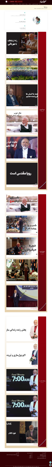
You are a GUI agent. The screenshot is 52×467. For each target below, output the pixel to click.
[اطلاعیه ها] (8, 1)
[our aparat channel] (40, 460)
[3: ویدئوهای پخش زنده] (25, 26)
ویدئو (36, 211)
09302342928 (42, 455)
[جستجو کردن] (16, 1)
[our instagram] (45, 460)
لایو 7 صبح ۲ (35, 391)
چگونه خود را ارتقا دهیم (34, 159)
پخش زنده (36, 442)
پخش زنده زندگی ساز (34, 339)
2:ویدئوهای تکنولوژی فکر (22, 21)
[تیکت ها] (50, 462)
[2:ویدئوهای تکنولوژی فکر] (25, 19)
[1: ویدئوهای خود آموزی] (25, 13)
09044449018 (41, 454)
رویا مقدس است (35, 185)
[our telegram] (43, 460)
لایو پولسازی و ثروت (34, 365)
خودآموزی (36, 79)
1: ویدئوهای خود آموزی (23, 14)
